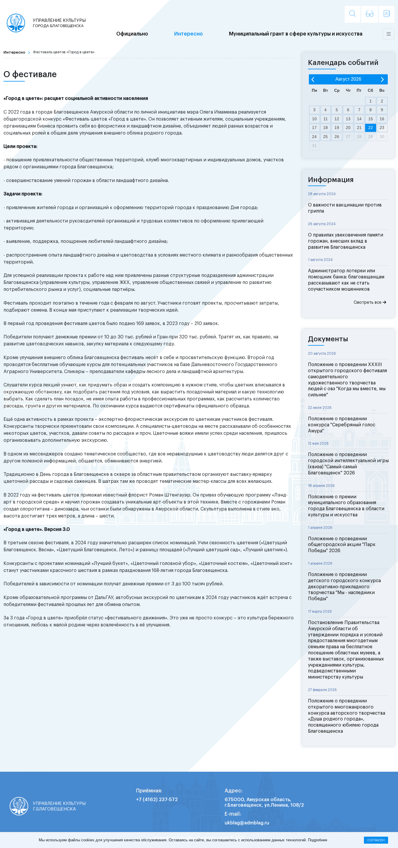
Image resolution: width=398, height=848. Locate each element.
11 (325, 118)
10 (314, 118)
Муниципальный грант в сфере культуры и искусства (295, 34)
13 (348, 118)
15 (370, 118)
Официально (132, 34)
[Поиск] (352, 14)
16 (382, 118)
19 (336, 127)
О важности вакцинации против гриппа (345, 208)
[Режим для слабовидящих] (369, 14)
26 (336, 136)
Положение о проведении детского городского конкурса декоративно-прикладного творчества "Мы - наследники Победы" (344, 586)
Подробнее (317, 840)
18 (325, 127)
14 (359, 118)
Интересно (188, 34)
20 (348, 127)
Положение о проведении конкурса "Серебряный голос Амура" (341, 424)
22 (370, 127)
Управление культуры (59, 22)
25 (325, 136)
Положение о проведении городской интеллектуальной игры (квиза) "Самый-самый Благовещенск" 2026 (348, 463)
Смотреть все (368, 303)
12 (336, 118)
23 (382, 127)
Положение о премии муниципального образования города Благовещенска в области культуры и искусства (346, 505)
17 (314, 127)
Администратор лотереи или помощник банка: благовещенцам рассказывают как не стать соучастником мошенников (346, 279)
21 (359, 127)
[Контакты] (387, 14)
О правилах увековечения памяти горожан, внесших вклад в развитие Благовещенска (345, 241)
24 (314, 136)
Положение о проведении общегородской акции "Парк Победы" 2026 (342, 544)
